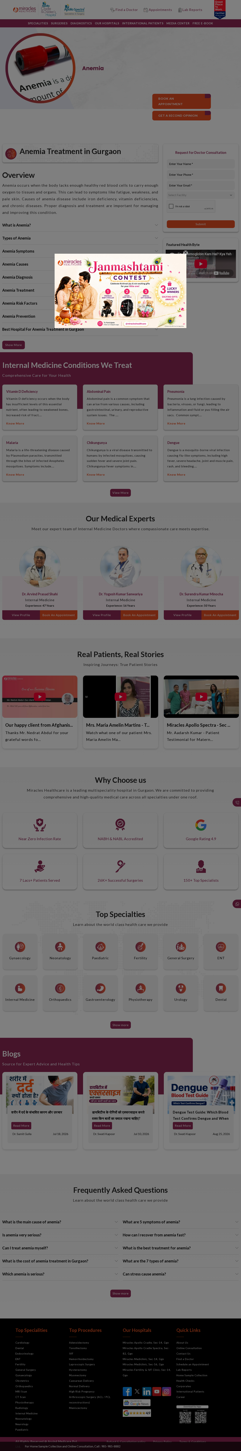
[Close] (185, 252)
